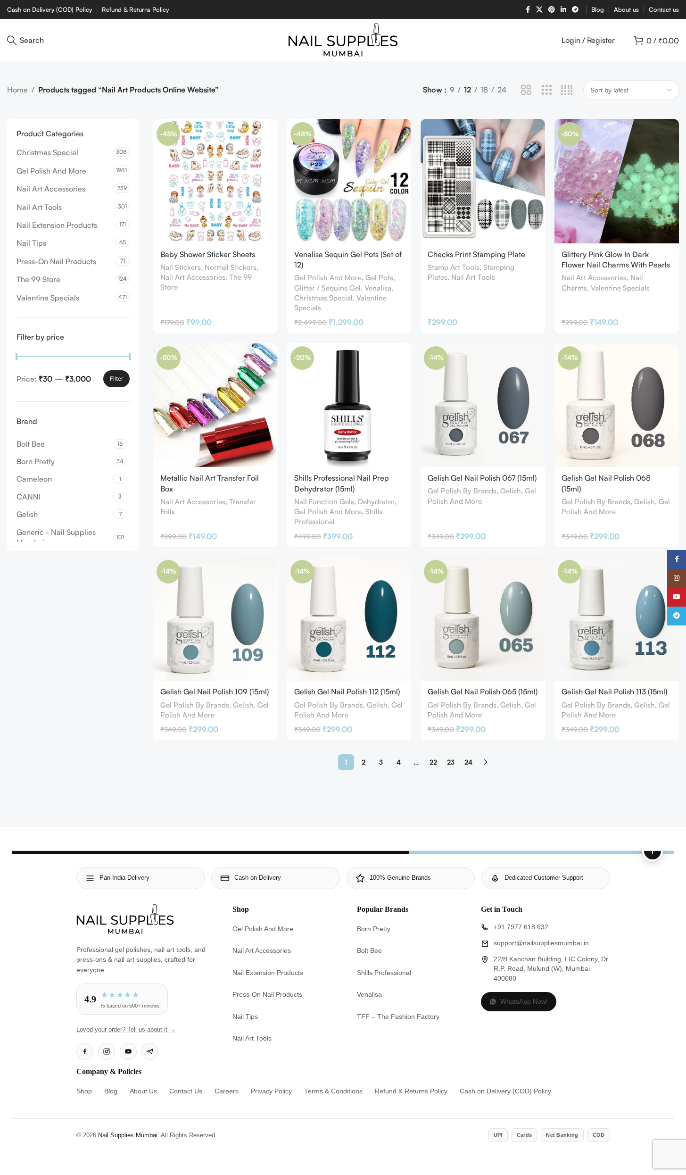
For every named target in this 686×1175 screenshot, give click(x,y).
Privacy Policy (271, 1091)
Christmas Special (47, 152)
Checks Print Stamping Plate (476, 254)
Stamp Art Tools (453, 267)
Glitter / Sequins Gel (327, 287)
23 (451, 762)
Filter (116, 378)
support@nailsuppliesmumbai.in (541, 943)
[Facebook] (84, 1051)
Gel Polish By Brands (462, 490)
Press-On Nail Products (56, 261)
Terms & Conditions (333, 1091)
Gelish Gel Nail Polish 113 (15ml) (614, 691)
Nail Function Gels (324, 501)
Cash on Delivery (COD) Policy (505, 1091)
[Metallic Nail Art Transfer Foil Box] (215, 405)
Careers (227, 1091)
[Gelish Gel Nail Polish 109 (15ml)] (215, 619)
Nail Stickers (180, 267)
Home (17, 89)
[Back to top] (652, 851)
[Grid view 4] (567, 90)
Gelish (510, 490)
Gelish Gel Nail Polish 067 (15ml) (482, 478)
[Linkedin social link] (563, 9)
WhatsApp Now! (524, 1001)
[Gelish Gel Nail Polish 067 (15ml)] (483, 405)
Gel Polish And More (51, 170)
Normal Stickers (230, 267)
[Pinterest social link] (551, 9)
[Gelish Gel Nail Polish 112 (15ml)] (349, 619)
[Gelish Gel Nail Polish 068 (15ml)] (616, 405)
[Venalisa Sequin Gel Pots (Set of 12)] (349, 181)
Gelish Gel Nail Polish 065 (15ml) (482, 691)
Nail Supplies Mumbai (127, 1135)
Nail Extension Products (57, 225)
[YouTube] (128, 1051)
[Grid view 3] (547, 90)
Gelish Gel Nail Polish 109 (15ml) (214, 691)
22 (433, 762)
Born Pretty (373, 929)
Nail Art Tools (39, 207)
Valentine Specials (48, 297)
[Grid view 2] (526, 90)
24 (468, 762)
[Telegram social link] (575, 9)
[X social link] (539, 9)
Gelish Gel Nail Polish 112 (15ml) (347, 691)
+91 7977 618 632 (521, 927)
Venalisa (377, 287)
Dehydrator (376, 501)
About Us (143, 1091)
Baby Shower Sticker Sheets (207, 254)
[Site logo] (343, 39)
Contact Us (185, 1091)
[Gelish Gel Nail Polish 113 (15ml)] (616, 619)
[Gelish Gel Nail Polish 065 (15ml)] (483, 619)
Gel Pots (379, 277)
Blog (110, 1091)
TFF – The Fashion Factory (398, 1016)
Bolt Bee (369, 950)
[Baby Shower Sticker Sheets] (215, 181)
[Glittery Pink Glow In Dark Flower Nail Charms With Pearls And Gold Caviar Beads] (616, 181)
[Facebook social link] (527, 9)
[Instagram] (106, 1051)
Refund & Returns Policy (411, 1091)
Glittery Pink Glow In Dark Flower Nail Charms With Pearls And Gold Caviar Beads (616, 265)
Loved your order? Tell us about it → (125, 1029)
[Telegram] (149, 1051)
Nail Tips (31, 243)
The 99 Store (38, 279)
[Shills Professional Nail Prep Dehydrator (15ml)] (349, 405)
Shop (84, 1091)
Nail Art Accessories (51, 188)
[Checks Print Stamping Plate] (483, 181)
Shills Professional (384, 972)
